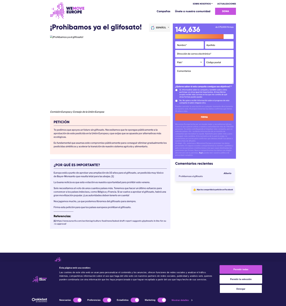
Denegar (240, 289)
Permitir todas (240, 269)
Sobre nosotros (202, 4)
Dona (225, 11)
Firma (204, 117)
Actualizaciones (226, 4)
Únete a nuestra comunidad (192, 11)
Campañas (163, 11)
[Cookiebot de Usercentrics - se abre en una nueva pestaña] (40, 300)
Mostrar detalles (180, 300)
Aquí (201, 153)
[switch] (107, 300)
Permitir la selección (241, 279)
